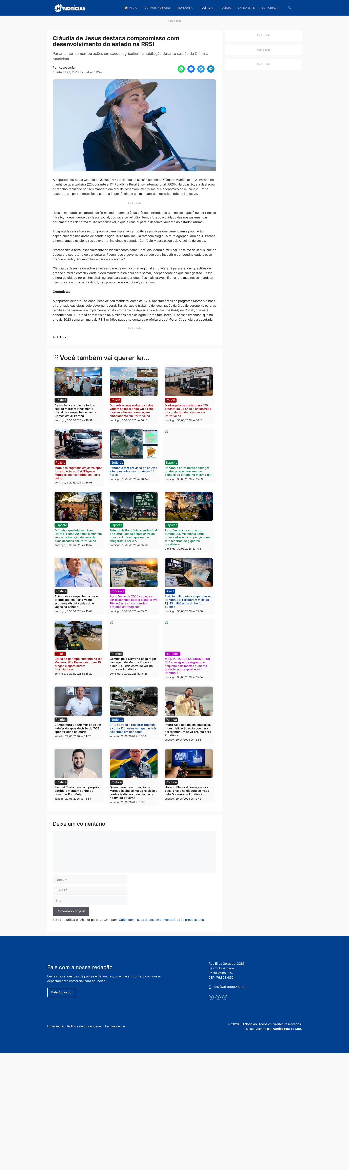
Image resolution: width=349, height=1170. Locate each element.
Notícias (117, 462)
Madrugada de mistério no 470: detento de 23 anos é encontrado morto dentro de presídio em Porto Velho (188, 411)
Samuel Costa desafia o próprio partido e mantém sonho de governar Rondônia (77, 790)
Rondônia (185, 7)
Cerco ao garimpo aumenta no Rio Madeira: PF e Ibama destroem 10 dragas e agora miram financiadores (78, 664)
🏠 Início (131, 7)
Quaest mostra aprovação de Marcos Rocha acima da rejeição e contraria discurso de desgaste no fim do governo (133, 792)
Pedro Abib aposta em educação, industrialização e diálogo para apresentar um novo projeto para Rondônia (188, 730)
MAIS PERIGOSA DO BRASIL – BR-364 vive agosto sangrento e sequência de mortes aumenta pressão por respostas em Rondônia (188, 665)
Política (206, 7)
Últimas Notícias (158, 7)
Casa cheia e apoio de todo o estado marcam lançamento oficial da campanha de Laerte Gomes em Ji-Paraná (75, 411)
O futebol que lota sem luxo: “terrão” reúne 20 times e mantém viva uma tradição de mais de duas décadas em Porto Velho (78, 536)
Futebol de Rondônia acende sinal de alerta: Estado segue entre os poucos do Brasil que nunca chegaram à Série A (133, 536)
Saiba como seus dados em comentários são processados (161, 920)
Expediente (246, 7)
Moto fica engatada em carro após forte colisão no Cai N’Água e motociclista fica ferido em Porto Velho (78, 473)
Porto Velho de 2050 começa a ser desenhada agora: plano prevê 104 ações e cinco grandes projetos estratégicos (133, 601)
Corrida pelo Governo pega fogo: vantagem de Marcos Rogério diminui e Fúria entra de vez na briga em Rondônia (133, 664)
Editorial (269, 7)
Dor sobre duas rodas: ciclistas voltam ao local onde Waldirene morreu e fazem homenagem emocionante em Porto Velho (131, 411)
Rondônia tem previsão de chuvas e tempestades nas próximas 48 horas (133, 471)
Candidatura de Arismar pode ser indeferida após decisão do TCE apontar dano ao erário (78, 728)
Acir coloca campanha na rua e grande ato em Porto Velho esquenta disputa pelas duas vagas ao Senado (76, 601)
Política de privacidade (84, 1026)
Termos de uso (115, 1026)
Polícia (225, 7)
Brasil (170, 591)
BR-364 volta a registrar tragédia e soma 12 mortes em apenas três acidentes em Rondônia (133, 728)
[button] (290, 8)
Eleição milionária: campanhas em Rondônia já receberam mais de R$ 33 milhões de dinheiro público (188, 601)
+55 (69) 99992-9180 (229, 987)
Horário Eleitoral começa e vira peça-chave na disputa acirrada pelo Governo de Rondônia (187, 790)
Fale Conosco (61, 992)
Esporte (171, 462)
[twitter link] (211, 997)
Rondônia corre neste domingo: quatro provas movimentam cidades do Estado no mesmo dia (188, 471)
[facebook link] (224, 997)
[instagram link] (218, 997)
